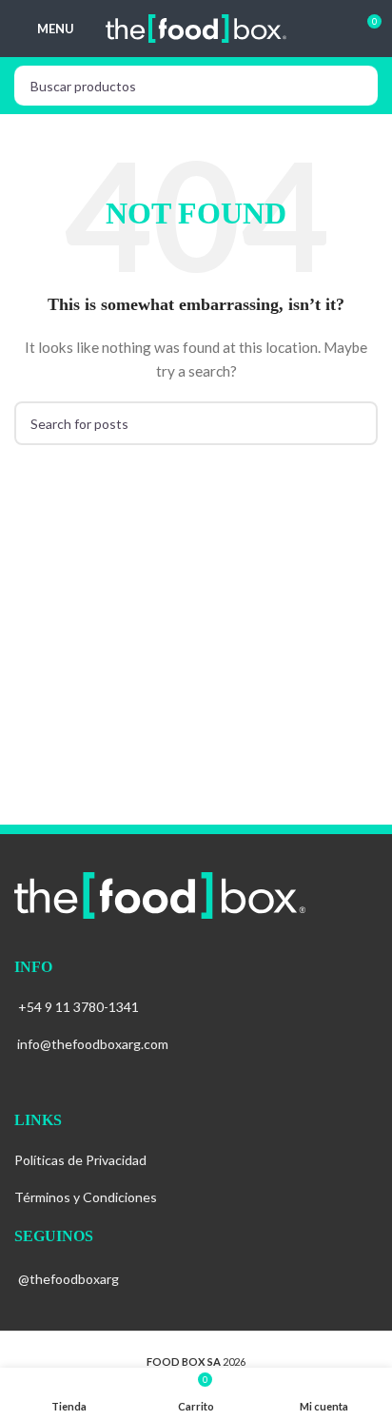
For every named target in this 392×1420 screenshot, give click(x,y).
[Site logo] (196, 27)
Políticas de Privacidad (80, 1160)
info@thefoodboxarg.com (92, 1044)
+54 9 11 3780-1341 (78, 1007)
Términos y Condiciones (85, 1197)
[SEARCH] (358, 86)
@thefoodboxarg (68, 1279)
